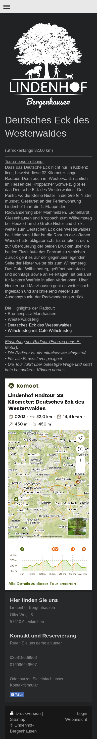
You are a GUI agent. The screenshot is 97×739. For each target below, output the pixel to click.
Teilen (18, 694)
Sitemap (17, 719)
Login (82, 713)
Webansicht (76, 719)
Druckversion (28, 713)
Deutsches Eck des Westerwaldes (40, 325)
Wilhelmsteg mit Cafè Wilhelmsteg (40, 330)
